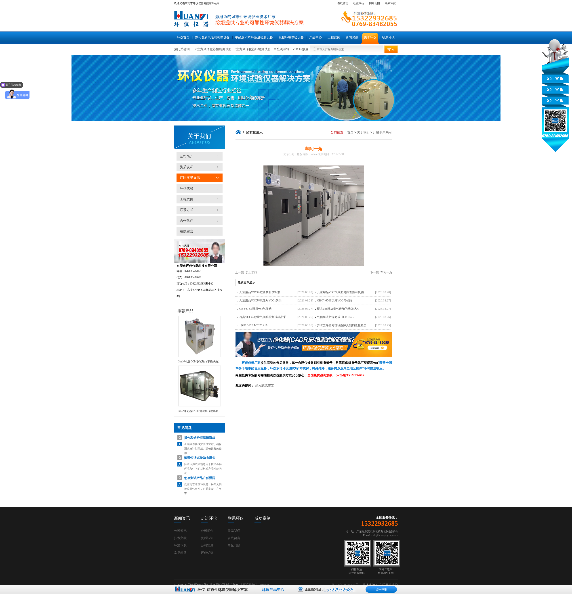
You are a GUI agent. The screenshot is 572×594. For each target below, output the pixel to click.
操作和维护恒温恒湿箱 (199, 437)
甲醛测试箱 (281, 49)
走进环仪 (209, 518)
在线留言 (342, 3)
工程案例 (186, 199)
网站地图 (374, 3)
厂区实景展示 (190, 178)
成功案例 (262, 518)
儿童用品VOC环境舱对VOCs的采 (260, 300)
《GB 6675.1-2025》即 (253, 325)
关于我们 (363, 132)
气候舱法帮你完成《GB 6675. (336, 317)
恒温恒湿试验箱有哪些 (199, 458)
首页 (350, 132)
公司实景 (207, 545)
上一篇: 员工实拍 (246, 272)
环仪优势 (186, 188)
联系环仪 (390, 3)
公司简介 (186, 156)
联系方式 (186, 210)
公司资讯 (180, 530)
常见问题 (180, 552)
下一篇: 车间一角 (381, 272)
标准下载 (180, 545)
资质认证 (186, 167)
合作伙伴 (186, 220)
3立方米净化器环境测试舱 (253, 49)
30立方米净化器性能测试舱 (212, 49)
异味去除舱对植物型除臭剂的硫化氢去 (341, 325)
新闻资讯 (182, 518)
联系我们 (234, 530)
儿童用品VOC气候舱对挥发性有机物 (340, 292)
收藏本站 (358, 3)
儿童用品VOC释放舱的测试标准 (259, 292)
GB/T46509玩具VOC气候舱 (334, 300)
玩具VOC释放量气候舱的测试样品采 (262, 317)
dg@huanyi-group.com (385, 535)
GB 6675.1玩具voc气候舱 (255, 308)
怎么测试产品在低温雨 (199, 478)
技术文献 (180, 538)
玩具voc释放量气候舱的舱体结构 (338, 308)
